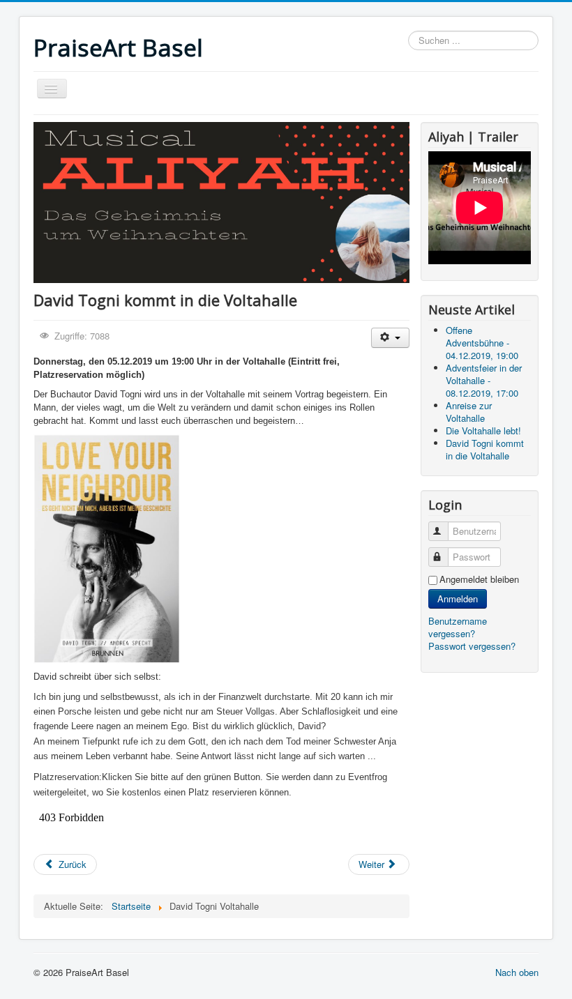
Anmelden (457, 598)
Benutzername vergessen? (457, 627)
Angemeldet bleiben (479, 579)
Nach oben (517, 972)
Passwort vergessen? (471, 646)
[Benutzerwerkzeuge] (390, 338)
